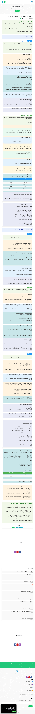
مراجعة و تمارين (30, 683)
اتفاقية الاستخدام (29, 690)
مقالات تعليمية (31, 594)
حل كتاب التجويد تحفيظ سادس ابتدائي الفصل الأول (25, 598)
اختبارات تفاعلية (30, 686)
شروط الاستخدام (8, 709)
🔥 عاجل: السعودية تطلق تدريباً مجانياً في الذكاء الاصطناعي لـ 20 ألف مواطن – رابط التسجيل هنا (19, 584)
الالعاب (32, 578)
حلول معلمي (17, 711)
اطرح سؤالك (5, 2)
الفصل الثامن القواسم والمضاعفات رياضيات (27, 591)
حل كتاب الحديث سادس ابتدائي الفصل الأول (26, 601)
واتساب (14, 527)
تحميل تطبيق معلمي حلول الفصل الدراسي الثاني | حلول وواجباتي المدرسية (22, 608)
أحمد (20, 18)
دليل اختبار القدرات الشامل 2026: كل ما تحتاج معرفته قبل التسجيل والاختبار (25, 695)
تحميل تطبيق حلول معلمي (29, 604)
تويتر (17, 527)
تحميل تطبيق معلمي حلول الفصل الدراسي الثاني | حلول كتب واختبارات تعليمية (22, 611)
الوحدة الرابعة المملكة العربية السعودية (27, 618)
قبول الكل (14, 711)
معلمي (21, 712)
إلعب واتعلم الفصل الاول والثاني (28, 581)
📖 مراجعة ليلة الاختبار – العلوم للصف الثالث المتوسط (25, 588)
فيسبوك (21, 527)
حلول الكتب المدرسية (29, 681)
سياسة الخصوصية (29, 689)
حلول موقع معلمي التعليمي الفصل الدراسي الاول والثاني (24, 571)
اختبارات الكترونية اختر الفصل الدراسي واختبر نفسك (26, 574)
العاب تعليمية (30, 684)
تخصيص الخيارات (9, 711)
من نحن (31, 687)
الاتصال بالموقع (30, 692)
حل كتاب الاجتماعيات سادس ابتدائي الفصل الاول (26, 615)
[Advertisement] (17, 535)
